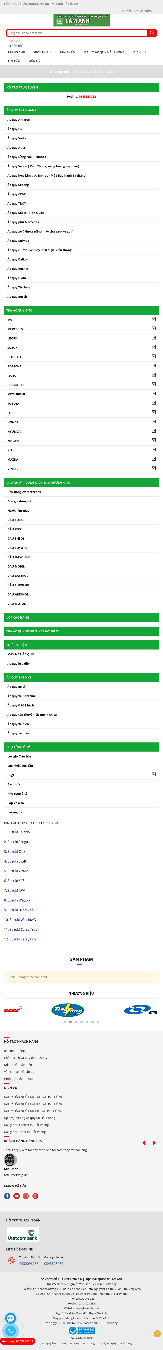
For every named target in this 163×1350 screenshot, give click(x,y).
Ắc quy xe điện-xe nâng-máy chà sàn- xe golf (39, 231)
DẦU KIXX (14, 529)
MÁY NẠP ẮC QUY (20, 654)
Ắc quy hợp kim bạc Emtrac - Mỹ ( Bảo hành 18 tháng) (46, 175)
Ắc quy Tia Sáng (18, 287)
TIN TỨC (14, 61)
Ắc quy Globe (17, 278)
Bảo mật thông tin (17, 1051)
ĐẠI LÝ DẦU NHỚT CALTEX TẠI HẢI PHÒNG (33, 1104)
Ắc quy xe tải (16, 687)
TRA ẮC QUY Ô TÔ (88, 72)
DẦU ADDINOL (18, 594)
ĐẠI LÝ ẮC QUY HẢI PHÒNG (136, 11)
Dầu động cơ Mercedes (24, 492)
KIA (10, 450)
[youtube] (17, 1196)
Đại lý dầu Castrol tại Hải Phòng (26, 1125)
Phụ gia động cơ (19, 501)
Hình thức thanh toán (19, 1079)
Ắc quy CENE (16, 194)
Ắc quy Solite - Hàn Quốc (25, 213)
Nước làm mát (18, 510)
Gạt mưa (13, 784)
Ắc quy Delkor (17, 259)
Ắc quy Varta (16, 138)
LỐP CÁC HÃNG (17, 617)
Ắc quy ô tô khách (20, 705)
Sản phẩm (17, 43)
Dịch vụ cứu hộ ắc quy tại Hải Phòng (29, 1118)
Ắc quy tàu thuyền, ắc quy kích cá (32, 715)
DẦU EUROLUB (18, 585)
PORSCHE (14, 366)
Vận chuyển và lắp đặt (19, 1072)
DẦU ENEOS (16, 538)
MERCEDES (15, 329)
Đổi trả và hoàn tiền (18, 1065)
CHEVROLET (16, 385)
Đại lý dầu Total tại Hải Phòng (25, 1132)
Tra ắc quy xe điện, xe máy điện (32, 631)
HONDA (13, 422)
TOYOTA (13, 404)
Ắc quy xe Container (22, 696)
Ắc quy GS (14, 129)
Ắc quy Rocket (17, 269)
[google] (27, 1196)
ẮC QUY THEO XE (18, 677)
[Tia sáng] (42, 1010)
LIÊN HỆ (34, 61)
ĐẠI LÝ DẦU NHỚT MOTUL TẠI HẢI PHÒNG (33, 1097)
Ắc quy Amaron (18, 120)
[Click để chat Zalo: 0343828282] (10, 1318)
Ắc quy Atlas (16, 147)
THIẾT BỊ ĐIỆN (16, 645)
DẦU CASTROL (17, 576)
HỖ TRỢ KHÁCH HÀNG (21, 1041)
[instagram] (36, 1196)
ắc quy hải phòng (82, 1343)
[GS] (120, 1010)
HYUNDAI (14, 431)
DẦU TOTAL (15, 520)
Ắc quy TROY (16, 203)
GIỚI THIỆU (42, 52)
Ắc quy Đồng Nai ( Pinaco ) (26, 157)
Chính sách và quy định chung (25, 1058)
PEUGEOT (14, 357)
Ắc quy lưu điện (19, 664)
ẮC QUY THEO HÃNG (21, 110)
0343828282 (53, 1263)
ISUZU (12, 376)
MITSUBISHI (16, 394)
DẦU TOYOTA (17, 548)
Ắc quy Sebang (18, 185)
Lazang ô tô (15, 812)
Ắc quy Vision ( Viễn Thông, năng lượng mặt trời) (43, 166)
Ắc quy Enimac (18, 241)
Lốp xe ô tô (15, 803)
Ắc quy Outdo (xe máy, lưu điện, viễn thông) (40, 250)
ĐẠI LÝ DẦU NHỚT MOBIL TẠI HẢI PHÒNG (33, 1111)
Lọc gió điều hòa (19, 756)
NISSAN (13, 441)
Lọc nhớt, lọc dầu (20, 766)
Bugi (10, 775)
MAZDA (12, 459)
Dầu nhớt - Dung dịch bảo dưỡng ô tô (38, 482)
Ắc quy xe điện (18, 724)
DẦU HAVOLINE (18, 557)
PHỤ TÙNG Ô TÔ (18, 747)
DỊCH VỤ (139, 52)
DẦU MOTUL (16, 604)
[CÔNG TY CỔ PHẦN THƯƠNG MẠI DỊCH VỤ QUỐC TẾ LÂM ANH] (81, 20)
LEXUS (12, 338)
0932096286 (28, 1263)
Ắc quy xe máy (18, 733)
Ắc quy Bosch (17, 297)
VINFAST (13, 469)
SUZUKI (112, 72)
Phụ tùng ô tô (17, 794)
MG (9, 320)
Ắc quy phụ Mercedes (23, 222)
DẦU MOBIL (16, 566)
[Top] (157, 1333)
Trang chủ (16, 52)
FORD (11, 413)
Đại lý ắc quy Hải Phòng (115, 1343)
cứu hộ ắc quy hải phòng (49, 1343)
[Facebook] (8, 1196)
